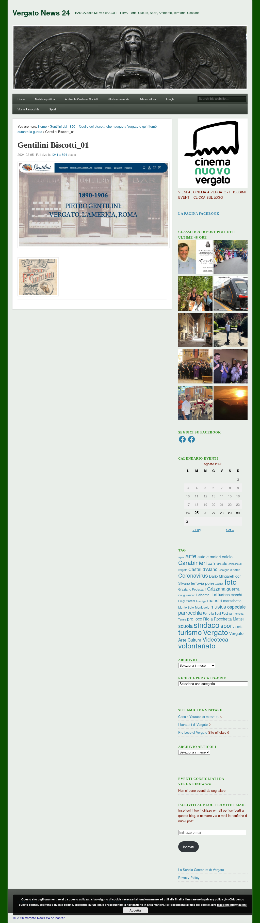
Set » (230, 529)
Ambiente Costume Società (81, 99)
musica (218, 606)
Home (21, 99)
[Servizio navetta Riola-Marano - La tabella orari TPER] (231, 294)
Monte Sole (186, 607)
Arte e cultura (147, 99)
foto (230, 581)
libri (213, 594)
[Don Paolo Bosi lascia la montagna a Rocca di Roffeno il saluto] (231, 367)
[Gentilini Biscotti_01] (92, 205)
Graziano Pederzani (192, 589)
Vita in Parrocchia (28, 109)
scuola (185, 625)
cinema (235, 569)
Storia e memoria (118, 99)
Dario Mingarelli (221, 576)
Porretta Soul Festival (218, 613)
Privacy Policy (189, 877)
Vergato (215, 632)
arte (191, 555)
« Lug (196, 529)
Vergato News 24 (41, 12)
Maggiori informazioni (232, 905)
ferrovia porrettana (207, 583)
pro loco (194, 619)
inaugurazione (186, 595)
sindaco (206, 624)
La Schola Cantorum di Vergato (201, 869)
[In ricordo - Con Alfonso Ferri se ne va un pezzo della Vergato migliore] (195, 258)
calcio (227, 556)
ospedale (236, 606)
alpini (181, 557)
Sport (52, 109)
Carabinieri (192, 562)
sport (227, 625)
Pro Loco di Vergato (192, 732)
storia (238, 626)
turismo (190, 632)
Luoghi (170, 99)
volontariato (197, 645)
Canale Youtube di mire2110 (198, 716)
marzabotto (232, 600)
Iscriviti (188, 846)
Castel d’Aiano (203, 569)
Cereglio (224, 570)
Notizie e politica (45, 99)
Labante (202, 594)
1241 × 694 (59, 154)
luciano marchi (230, 594)
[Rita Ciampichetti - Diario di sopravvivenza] (231, 403)
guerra (233, 588)
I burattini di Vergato (193, 724)
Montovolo (202, 607)
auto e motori (209, 556)
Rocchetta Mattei (228, 619)
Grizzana (216, 588)
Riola (208, 619)
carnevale (218, 563)
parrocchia (190, 612)
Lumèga (201, 601)
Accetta (135, 910)
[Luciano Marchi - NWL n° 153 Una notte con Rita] (195, 330)
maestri (214, 600)
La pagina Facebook (198, 213)
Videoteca (215, 639)
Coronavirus (193, 575)
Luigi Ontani (186, 601)
